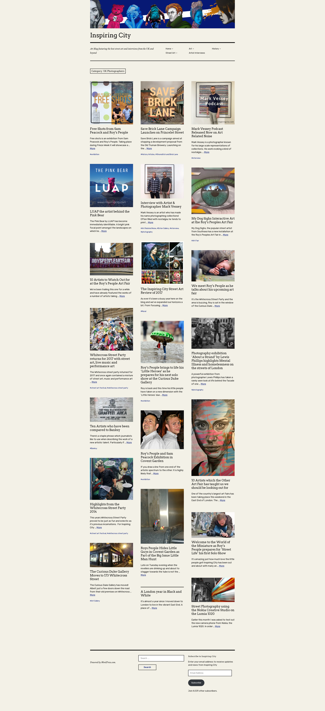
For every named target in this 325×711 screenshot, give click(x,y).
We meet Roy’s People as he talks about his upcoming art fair (212, 289)
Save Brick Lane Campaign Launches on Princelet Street (162, 130)
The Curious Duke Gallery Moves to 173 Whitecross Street (109, 575)
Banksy (94, 448)
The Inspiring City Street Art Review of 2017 (162, 291)
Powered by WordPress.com (102, 662)
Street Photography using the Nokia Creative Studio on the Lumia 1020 (212, 610)
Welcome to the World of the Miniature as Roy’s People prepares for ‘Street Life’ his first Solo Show (211, 547)
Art (190, 49)
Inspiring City (110, 35)
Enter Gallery (163, 228)
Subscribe (196, 682)
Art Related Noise (149, 228)
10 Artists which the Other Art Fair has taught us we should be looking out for (210, 484)
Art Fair (196, 241)
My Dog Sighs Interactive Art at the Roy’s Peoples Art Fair (213, 220)
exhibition (95, 154)
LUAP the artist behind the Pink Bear (110, 213)
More (92, 148)
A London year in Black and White (161, 593)
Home (168, 49)
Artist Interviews (197, 53)
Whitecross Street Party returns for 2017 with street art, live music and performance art (110, 360)
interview (196, 158)
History (215, 49)
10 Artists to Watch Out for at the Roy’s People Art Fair (110, 281)
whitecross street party (118, 388)
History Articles (148, 154)
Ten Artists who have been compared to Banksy (109, 428)
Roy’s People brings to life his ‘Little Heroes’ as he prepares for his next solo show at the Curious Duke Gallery (162, 375)
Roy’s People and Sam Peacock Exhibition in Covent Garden (157, 457)
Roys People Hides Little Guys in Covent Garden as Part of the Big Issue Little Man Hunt (160, 553)
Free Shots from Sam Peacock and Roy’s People (109, 130)
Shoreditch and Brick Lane (167, 154)
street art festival (98, 388)
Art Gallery (95, 601)
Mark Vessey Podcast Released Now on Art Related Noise (207, 132)
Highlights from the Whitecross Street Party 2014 (108, 507)
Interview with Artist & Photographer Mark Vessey (161, 204)
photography (147, 232)
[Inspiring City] (162, 14)
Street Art (170, 53)
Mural (144, 311)
